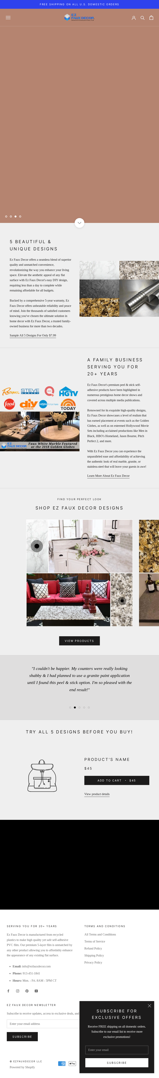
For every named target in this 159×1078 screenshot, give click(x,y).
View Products (25, 204)
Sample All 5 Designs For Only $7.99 (33, 335)
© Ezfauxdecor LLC (26, 1061)
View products (79, 640)
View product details (97, 794)
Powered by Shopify (22, 1067)
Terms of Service (94, 941)
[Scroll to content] (79, 223)
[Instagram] (17, 990)
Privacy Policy (93, 962)
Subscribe (117, 1062)
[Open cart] (151, 17)
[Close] (149, 1006)
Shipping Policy (94, 955)
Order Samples (68, 204)
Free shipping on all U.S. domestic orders (79, 4)
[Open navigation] (8, 17)
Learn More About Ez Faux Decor (108, 475)
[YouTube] (36, 990)
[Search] (143, 18)
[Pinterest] (27, 990)
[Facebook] (8, 990)
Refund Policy (93, 948)
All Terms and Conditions (100, 934)
